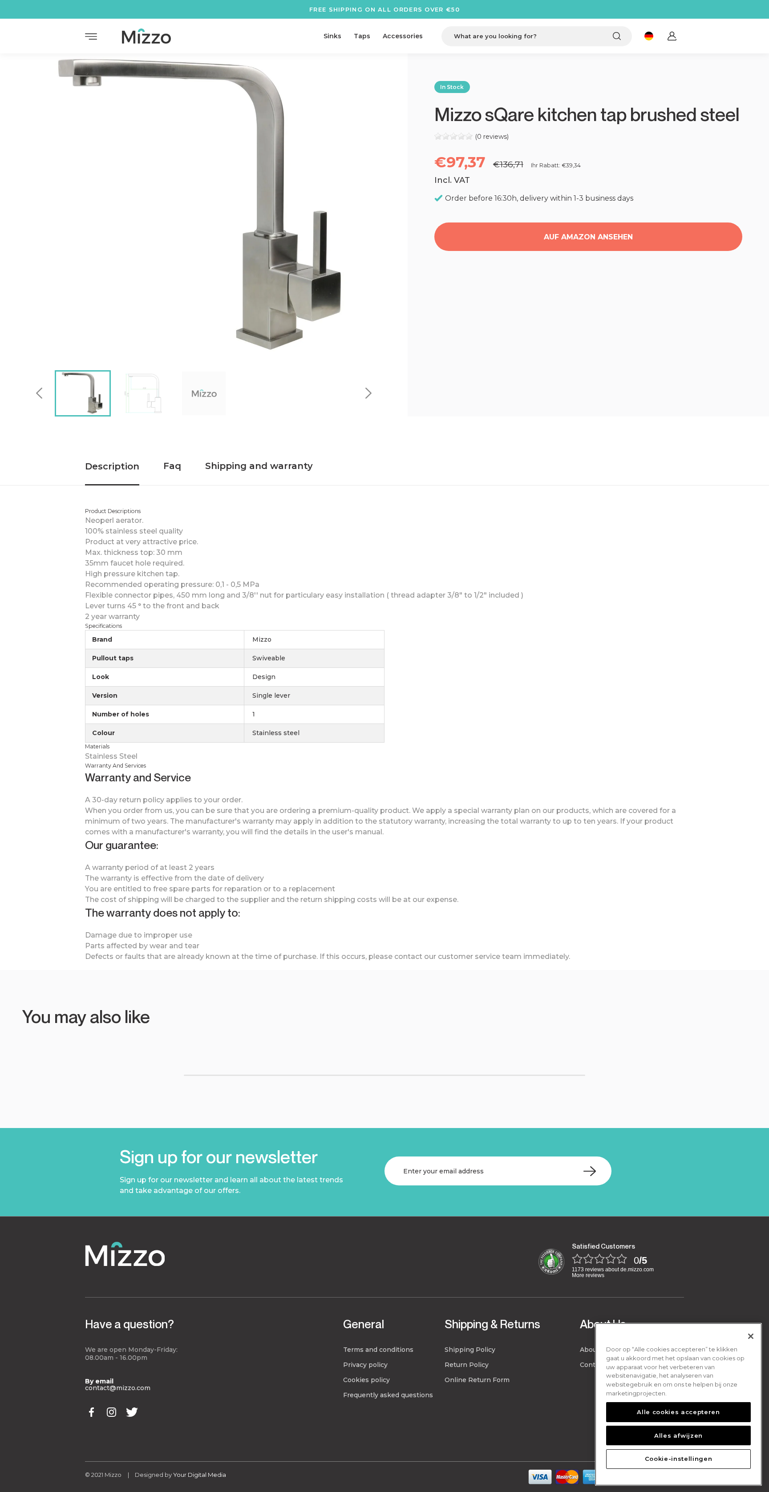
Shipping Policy (470, 1350)
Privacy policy (365, 1365)
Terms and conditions (378, 1350)
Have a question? (129, 1324)
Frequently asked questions (388, 1395)
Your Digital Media (199, 1474)
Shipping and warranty (259, 466)
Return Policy (467, 1365)
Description (112, 466)
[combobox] (536, 36)
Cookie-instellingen (678, 1458)
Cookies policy (366, 1380)
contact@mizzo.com (117, 1388)
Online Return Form (477, 1380)
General (363, 1324)
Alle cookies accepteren (678, 1411)
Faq (172, 466)
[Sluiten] (751, 1336)
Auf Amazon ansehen (588, 237)
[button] (51, 1047)
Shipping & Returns (492, 1324)
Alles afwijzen (678, 1435)
